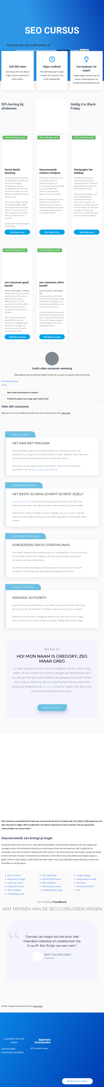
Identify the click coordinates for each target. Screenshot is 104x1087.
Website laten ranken (51, 886)
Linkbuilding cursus (15, 894)
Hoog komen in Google (87, 879)
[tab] (52, 393)
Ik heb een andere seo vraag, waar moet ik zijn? (28, 399)
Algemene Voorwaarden (43, 1041)
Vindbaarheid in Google (52, 890)
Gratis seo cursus (15, 883)
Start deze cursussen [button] (52, 337)
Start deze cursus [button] (17, 232)
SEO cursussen (14, 875)
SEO (79, 890)
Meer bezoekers (49, 883)
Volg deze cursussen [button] (17, 337)
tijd (13, 413)
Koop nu (23, 471)
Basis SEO (81, 883)
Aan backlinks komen (51, 879)
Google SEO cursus (15, 886)
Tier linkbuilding (49, 875)
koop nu (23, 573)
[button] (52, 707)
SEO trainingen (14, 890)
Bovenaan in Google (16, 879)
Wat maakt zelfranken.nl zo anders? (23, 392)
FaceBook (48, 686)
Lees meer (84, 50)
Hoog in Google (83, 875)
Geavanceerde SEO (85, 886)
